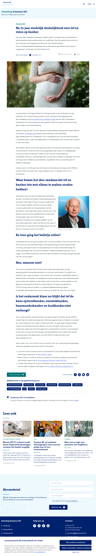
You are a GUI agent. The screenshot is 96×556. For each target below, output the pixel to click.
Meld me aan (57, 507)
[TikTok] (43, 525)
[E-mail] (83, 374)
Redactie (6, 526)
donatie (76, 400)
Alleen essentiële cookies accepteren (77, 548)
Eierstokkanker (65, 385)
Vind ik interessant (15, 374)
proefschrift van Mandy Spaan (45, 119)
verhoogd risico (30, 133)
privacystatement (39, 552)
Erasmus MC (8, 533)
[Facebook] (75, 374)
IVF (24, 389)
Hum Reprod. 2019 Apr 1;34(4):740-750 (52, 360)
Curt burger (40, 385)
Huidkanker (77, 385)
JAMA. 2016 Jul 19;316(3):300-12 (61, 366)
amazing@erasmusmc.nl (76, 533)
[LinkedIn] (87, 374)
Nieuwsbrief (7, 529)
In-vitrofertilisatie (14, 389)
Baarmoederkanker (14, 385)
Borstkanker (28, 385)
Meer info (75, 552)
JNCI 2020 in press (45, 354)
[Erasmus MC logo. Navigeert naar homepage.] (7, 4)
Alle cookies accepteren (75, 542)
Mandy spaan (41, 389)
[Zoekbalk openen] (84, 4)
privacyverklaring (72, 501)
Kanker (31, 389)
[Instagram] (79, 374)
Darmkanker (52, 385)
